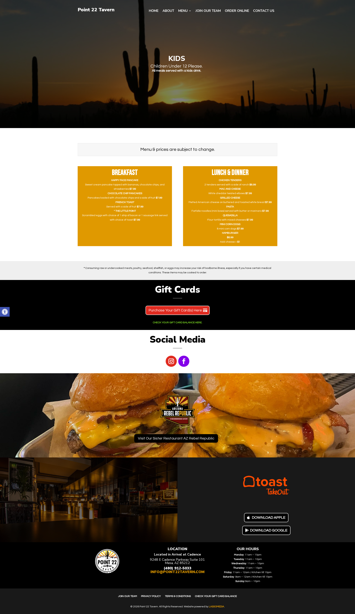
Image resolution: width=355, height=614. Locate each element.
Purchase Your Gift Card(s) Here (175, 310)
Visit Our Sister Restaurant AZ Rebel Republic (176, 438)
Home (153, 11)
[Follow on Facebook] (183, 361)
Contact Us (263, 11)
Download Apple (268, 517)
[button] (5, 312)
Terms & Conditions (178, 596)
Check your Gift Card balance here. (177, 322)
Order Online (237, 11)
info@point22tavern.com (177, 571)
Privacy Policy (151, 596)
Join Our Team (208, 11)
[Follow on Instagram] (171, 361)
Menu (183, 11)
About (168, 11)
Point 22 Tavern (96, 9)
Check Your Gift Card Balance (216, 596)
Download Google (269, 530)
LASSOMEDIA (216, 606)
